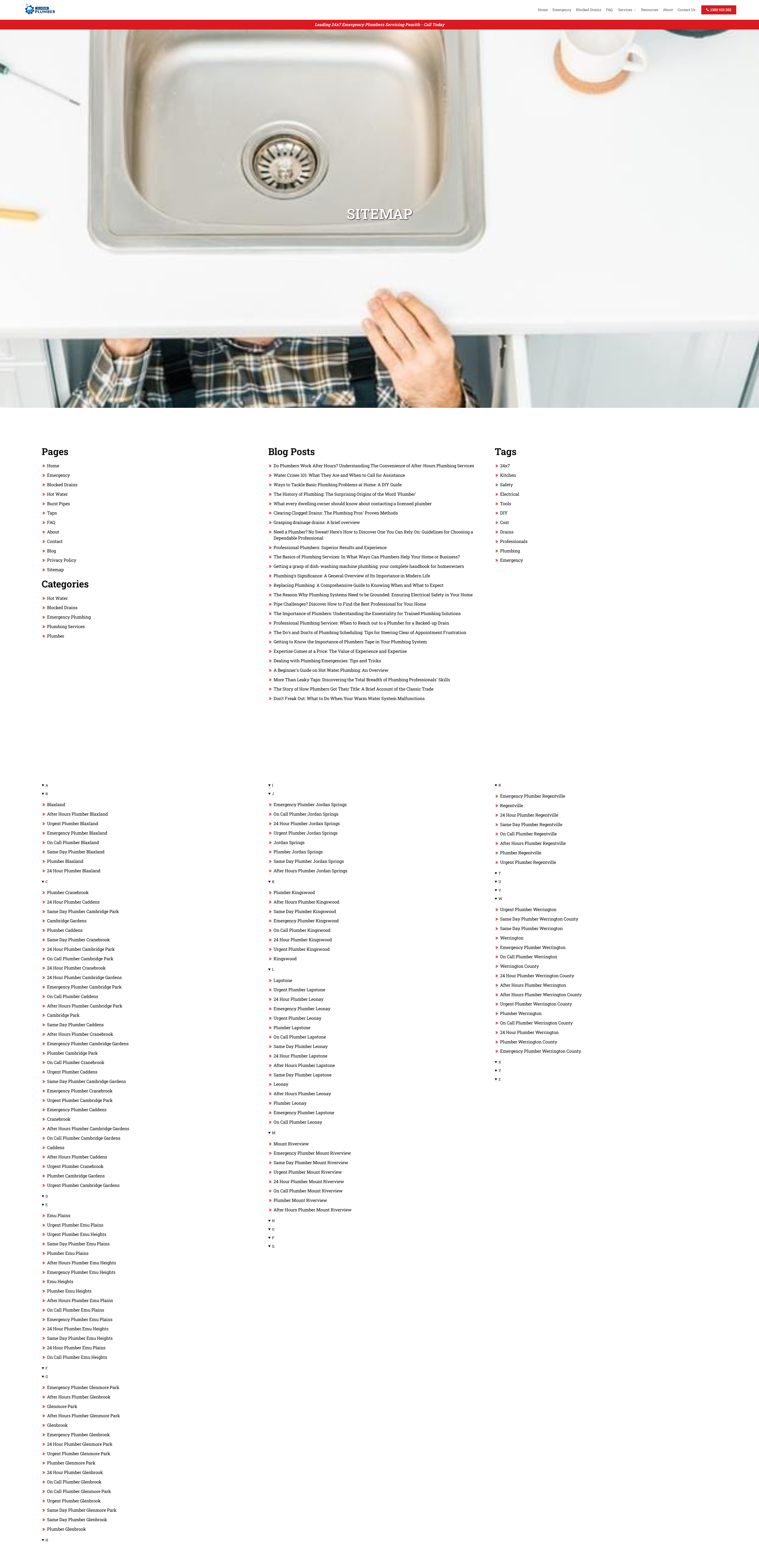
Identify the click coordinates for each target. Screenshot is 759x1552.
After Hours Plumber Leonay (302, 1093)
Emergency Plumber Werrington (532, 947)
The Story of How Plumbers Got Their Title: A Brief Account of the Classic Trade (353, 689)
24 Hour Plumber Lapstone (300, 1056)
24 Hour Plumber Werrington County (537, 975)
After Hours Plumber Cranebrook (80, 1034)
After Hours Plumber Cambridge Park (84, 1006)
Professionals (514, 541)
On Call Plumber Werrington (528, 956)
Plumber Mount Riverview (300, 1200)
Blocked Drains (588, 9)
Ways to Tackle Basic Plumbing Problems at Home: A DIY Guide (338, 484)
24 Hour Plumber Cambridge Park (81, 949)
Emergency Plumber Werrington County (540, 1051)
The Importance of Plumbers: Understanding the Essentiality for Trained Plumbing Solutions (367, 613)
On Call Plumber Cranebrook (75, 1062)
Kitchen (508, 475)
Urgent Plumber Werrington (528, 909)
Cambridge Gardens (67, 920)
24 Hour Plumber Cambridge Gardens (84, 977)
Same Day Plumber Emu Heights (80, 1338)
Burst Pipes (58, 503)
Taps (52, 513)
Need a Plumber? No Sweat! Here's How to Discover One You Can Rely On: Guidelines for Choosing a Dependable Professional (373, 535)
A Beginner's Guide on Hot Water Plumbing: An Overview (331, 670)
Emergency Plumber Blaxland (77, 833)
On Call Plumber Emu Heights (77, 1357)
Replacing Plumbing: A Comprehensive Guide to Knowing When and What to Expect (359, 585)
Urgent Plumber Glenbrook (74, 1501)
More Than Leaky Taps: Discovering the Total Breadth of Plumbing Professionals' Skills (362, 679)
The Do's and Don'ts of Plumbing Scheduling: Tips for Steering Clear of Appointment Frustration (370, 632)
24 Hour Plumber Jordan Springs (307, 823)
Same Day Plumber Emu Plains (78, 1244)
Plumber (55, 636)
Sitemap (55, 569)
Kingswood (285, 958)
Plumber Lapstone (292, 1027)
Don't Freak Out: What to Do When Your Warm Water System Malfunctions (349, 698)
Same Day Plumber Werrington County (539, 919)
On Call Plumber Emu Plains (75, 1310)
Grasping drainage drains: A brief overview (317, 522)
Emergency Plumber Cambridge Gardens (88, 1043)
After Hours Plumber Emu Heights (81, 1263)
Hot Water (57, 494)
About (668, 9)
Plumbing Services (66, 626)
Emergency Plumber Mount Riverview (312, 1153)
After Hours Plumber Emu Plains (80, 1300)
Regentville (511, 805)
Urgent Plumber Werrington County (536, 1004)
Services (625, 9)
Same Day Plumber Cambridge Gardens (86, 1081)
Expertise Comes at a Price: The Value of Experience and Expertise (340, 651)
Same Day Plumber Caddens (75, 1024)
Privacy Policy (61, 560)
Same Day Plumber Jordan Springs (309, 861)
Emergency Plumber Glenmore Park (83, 1387)
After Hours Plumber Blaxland (77, 814)
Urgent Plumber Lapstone (299, 989)
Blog (51, 551)
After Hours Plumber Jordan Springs (310, 871)
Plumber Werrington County (528, 1042)
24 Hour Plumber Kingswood (303, 939)
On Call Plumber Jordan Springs (306, 814)
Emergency (561, 9)
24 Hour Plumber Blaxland (73, 871)
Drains (507, 532)
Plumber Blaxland (65, 861)
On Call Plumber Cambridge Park (80, 958)
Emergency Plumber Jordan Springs (310, 804)
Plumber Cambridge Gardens (76, 1176)
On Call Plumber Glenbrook (74, 1482)
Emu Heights (60, 1281)
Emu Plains (58, 1215)
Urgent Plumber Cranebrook (75, 1166)
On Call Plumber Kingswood (302, 930)
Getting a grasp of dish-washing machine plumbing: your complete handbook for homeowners (369, 566)
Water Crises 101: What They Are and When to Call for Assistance (339, 475)
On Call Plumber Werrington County (536, 1023)
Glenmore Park (62, 1406)
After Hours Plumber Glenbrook (78, 1397)
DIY (504, 513)
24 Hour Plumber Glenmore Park (79, 1444)
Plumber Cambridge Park (72, 1053)
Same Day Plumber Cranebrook (78, 939)
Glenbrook (57, 1425)
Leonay (281, 1084)
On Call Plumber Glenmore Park (79, 1491)
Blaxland (56, 804)
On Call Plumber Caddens (72, 996)
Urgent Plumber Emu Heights (76, 1234)
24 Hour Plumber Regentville (529, 815)
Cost (504, 522)
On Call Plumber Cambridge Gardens (83, 1138)
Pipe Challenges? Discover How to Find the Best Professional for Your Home (350, 604)
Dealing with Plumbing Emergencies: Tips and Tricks (327, 660)
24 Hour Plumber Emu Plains (76, 1347)
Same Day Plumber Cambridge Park (83, 911)
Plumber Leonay (290, 1103)
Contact (55, 541)
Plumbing (510, 551)
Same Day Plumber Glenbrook (77, 1519)
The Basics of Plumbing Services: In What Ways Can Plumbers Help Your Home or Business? (367, 557)
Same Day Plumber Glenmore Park (82, 1510)
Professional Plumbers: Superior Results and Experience (330, 547)
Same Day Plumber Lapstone (302, 1075)
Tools (505, 503)
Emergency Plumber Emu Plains (79, 1319)
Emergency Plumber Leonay (302, 1008)
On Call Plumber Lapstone (300, 1037)
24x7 (505, 465)
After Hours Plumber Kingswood (306, 902)
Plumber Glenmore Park (71, 1463)
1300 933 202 (720, 9)
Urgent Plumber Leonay (297, 1018)
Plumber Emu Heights (69, 1291)
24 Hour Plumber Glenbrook (75, 1472)
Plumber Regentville (520, 853)
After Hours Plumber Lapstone (304, 1065)
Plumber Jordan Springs (298, 852)
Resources (649, 9)
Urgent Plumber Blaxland (72, 823)
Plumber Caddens (65, 930)
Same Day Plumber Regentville (531, 824)
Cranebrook (59, 1119)
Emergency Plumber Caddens (77, 1109)
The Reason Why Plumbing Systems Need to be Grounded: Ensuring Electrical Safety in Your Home (373, 594)
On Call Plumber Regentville (528, 834)
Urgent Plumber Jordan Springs (306, 833)
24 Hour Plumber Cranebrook (76, 968)
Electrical (509, 494)
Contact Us (686, 9)
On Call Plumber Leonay (298, 1122)
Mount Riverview (291, 1144)
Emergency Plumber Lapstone (304, 1112)
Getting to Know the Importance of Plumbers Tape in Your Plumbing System (350, 642)
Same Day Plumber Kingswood (305, 911)
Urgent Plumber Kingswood (302, 949)
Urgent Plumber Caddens (72, 1072)
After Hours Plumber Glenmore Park (83, 1415)
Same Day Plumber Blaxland (76, 852)
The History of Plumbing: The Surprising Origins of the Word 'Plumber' (345, 494)
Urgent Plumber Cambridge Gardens (83, 1185)
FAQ (609, 9)
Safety (506, 484)
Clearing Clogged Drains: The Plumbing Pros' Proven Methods (336, 513)
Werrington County (519, 966)
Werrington (511, 938)
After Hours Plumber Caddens (77, 1157)
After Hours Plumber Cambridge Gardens (88, 1128)
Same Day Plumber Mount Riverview (311, 1162)
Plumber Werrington (521, 1013)
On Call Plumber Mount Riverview (308, 1191)
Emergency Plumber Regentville (532, 796)
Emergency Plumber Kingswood (306, 920)
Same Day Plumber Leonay (301, 1046)
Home (543, 9)
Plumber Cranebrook (68, 892)
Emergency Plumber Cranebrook (80, 1091)
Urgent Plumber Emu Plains (75, 1225)
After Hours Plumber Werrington (533, 985)
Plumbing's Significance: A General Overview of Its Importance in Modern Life (352, 576)
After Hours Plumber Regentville (533, 843)
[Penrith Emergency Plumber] (39, 14)
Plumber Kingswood (294, 892)
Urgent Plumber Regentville (528, 862)
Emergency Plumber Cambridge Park (84, 987)
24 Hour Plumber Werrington (529, 1032)
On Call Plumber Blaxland (73, 842)
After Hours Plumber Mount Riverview (313, 1210)
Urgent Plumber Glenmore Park (78, 1453)
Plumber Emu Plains (68, 1253)
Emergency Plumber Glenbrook (78, 1434)
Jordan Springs (289, 842)
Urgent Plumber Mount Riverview (308, 1172)
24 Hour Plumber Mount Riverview (309, 1181)
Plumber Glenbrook (66, 1529)
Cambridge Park (63, 1015)
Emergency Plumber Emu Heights (81, 1272)
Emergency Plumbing (69, 617)
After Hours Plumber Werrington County (541, 994)
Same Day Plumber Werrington (531, 928)
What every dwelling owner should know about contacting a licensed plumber (353, 503)
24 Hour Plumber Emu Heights (78, 1328)
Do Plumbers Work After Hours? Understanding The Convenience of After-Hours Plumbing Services (374, 465)
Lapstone (283, 980)
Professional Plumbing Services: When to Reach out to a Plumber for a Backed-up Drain (361, 623)
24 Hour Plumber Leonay (299, 999)
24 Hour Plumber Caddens (73, 902)
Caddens (55, 1147)
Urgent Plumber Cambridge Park (80, 1100)
